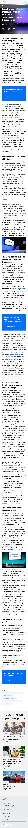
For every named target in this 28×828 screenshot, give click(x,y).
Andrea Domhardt (7, 788)
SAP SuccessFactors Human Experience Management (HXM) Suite (11, 117)
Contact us (6, 809)
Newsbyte (6, 733)
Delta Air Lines (6, 390)
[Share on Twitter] (7, 24)
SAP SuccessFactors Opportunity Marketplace (12, 701)
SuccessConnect (7, 703)
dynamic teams (14, 354)
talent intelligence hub (18, 288)
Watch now (9, 96)
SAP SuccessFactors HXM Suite (9, 698)
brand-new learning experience (14, 549)
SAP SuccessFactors (7, 695)
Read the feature (10, 326)
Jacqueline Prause (10, 28)
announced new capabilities (9, 106)
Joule (11, 185)
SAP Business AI (18, 213)
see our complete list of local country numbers (14, 806)
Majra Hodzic (7, 766)
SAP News (6, 741)
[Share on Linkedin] (10, 24)
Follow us (8, 680)
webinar (21, 662)
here (6, 217)
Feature (3, 28)
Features (4, 5)
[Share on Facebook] (3, 24)
